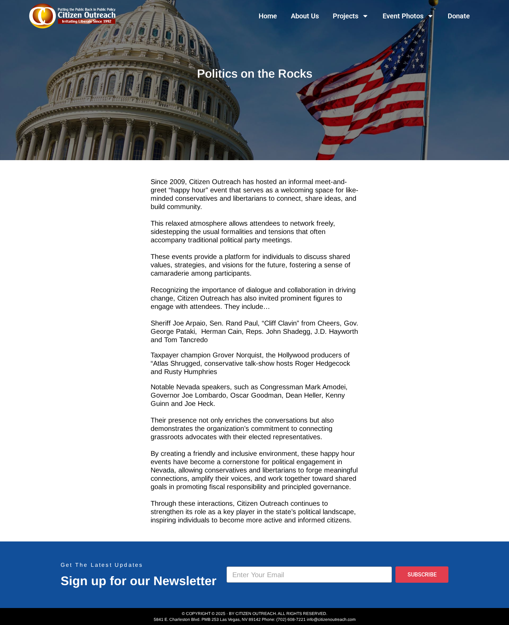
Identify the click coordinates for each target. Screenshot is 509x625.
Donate (459, 16)
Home (268, 16)
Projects (345, 16)
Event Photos (403, 16)
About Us (305, 16)
